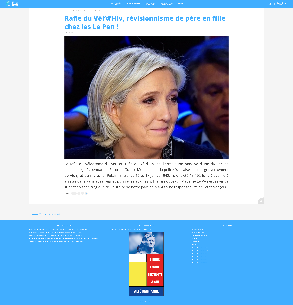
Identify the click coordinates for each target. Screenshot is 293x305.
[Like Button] (261, 200)
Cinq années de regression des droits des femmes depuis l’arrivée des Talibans (55, 232)
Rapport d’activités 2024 (199, 250)
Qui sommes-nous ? (198, 229)
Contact (194, 244)
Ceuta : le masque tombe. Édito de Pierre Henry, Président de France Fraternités (55, 235)
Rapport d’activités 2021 (199, 259)
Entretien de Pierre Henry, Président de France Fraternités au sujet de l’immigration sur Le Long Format (63, 238)
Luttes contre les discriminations (167, 3)
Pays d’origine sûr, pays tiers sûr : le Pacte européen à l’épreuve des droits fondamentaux (58, 229)
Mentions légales (144, 302)
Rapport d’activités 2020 (199, 262)
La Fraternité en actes (116, 3)
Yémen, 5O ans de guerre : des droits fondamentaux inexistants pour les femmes (56, 241)
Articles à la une (68, 11)
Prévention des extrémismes (150, 3)
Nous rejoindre (196, 241)
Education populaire (133, 4)
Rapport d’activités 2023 (199, 253)
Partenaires (195, 238)
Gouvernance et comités (200, 235)
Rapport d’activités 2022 (199, 256)
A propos (180, 4)
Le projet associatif (198, 232)
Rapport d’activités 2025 (199, 247)
